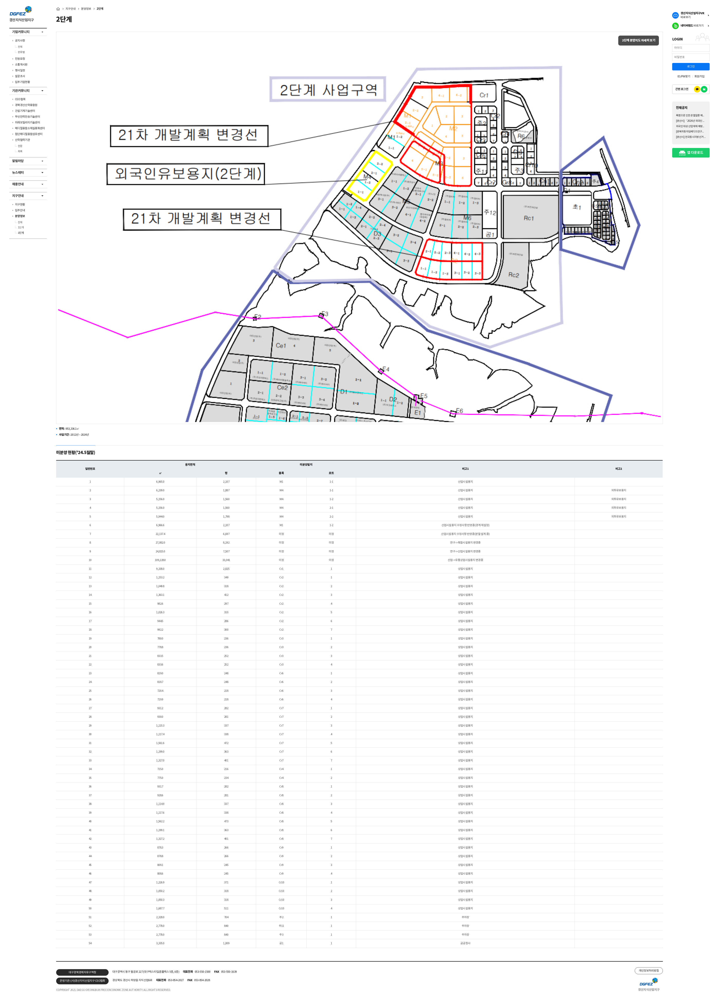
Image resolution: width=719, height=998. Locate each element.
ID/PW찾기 (683, 76)
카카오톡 (697, 89)
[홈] (58, 9)
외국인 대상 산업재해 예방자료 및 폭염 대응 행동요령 (691, 126)
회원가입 (699, 76)
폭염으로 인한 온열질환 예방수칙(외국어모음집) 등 (691, 115)
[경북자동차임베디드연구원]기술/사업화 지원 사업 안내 (691, 131)
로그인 (691, 66)
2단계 (100, 8)
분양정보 (86, 8)
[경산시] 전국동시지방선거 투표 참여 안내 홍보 (691, 137)
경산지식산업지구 (21, 20)
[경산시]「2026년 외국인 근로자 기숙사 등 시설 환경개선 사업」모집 (691, 121)
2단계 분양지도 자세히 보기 (638, 40)
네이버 (704, 89)
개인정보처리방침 (649, 970)
